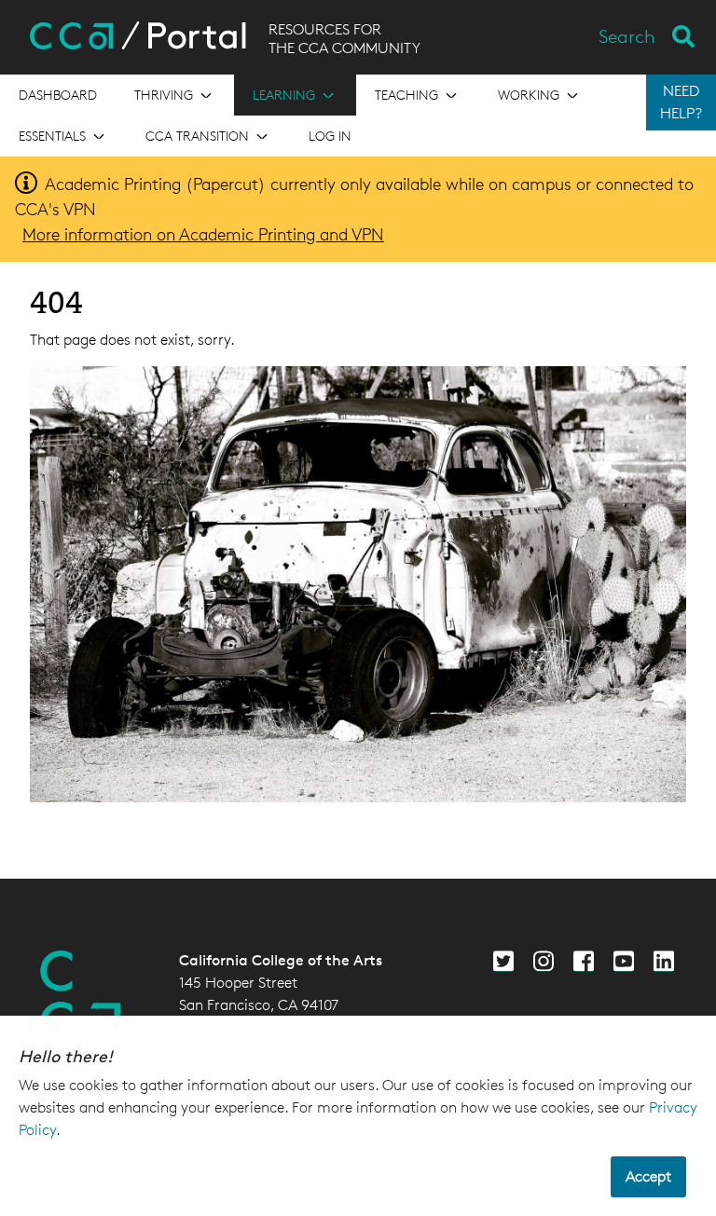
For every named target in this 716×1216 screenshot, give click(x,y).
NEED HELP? (681, 102)
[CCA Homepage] (81, 996)
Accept (648, 1176)
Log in (330, 135)
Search (627, 36)
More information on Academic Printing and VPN (203, 234)
